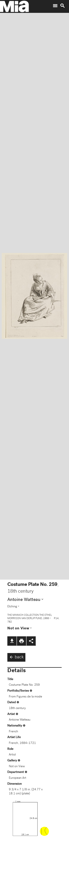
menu (55, 5)
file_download (12, 641)
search (62, 5)
